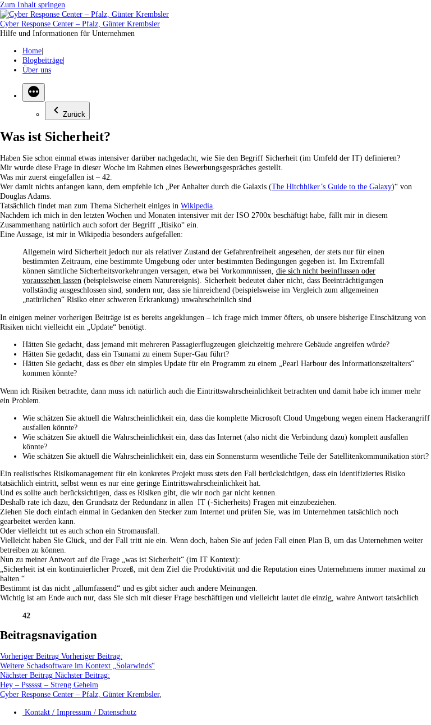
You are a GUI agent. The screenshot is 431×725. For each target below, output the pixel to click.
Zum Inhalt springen (32, 4)
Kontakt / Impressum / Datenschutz (79, 712)
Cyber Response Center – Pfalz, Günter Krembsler (80, 23)
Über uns (36, 69)
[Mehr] (33, 92)
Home (32, 50)
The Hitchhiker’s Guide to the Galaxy (332, 186)
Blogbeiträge (42, 60)
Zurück (74, 114)
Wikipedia (197, 205)
